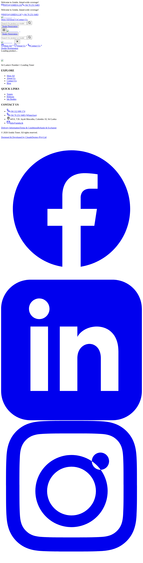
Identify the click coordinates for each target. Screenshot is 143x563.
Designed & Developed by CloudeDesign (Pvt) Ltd (24, 137)
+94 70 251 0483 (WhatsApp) (23, 115)
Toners (10, 94)
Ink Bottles (11, 99)
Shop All (5, 19)
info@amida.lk (16, 123)
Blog (9, 83)
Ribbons (10, 97)
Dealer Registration (10, 26)
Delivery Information (10, 128)
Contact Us (23, 19)
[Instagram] (71, 560)
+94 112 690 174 (17, 111)
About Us (13, 19)
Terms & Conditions (29, 128)
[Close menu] (17, 41)
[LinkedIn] (71, 419)
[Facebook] (71, 278)
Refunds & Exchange (47, 128)
